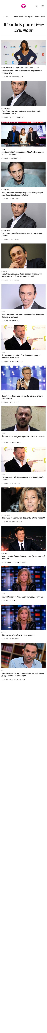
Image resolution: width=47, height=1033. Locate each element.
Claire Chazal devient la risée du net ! (17, 635)
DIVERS (4, 271)
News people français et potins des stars (20, 67)
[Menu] (42, 6)
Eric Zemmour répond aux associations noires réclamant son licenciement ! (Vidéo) (21, 275)
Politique (5, 108)
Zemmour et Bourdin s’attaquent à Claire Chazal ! (23, 518)
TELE (3, 149)
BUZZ (3, 393)
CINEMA (4, 553)
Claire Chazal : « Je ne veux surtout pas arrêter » (23, 597)
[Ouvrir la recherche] (36, 6)
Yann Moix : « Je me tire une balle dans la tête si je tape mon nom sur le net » (22, 674)
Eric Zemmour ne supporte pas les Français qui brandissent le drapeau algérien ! (22, 193)
